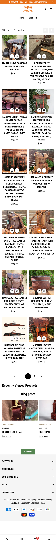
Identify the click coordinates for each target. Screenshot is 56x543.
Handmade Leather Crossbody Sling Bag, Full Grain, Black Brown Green (41, 303)
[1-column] (45, 30)
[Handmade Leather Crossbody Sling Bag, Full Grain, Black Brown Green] (41, 282)
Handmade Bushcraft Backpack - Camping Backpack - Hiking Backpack (41, 182)
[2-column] (51, 30)
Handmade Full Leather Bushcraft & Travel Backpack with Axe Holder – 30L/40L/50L (14, 303)
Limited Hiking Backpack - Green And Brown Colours (14, 66)
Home (21, 18)
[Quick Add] (12, 56)
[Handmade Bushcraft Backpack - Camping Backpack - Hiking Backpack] (41, 161)
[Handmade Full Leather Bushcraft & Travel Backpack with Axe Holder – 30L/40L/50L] (14, 282)
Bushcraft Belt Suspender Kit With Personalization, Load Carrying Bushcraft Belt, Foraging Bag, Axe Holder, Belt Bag (41, 71)
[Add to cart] (39, 230)
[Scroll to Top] (51, 528)
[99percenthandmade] (28, 9)
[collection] (21, 539)
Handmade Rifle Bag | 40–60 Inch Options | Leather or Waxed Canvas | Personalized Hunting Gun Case (14, 351)
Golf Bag (44, 432)
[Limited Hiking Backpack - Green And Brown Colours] (14, 47)
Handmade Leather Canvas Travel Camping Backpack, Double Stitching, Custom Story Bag (41, 351)
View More (28, 451)
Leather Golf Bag (12, 432)
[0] (51, 9)
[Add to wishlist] (17, 56)
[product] (7, 539)
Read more (6, 436)
